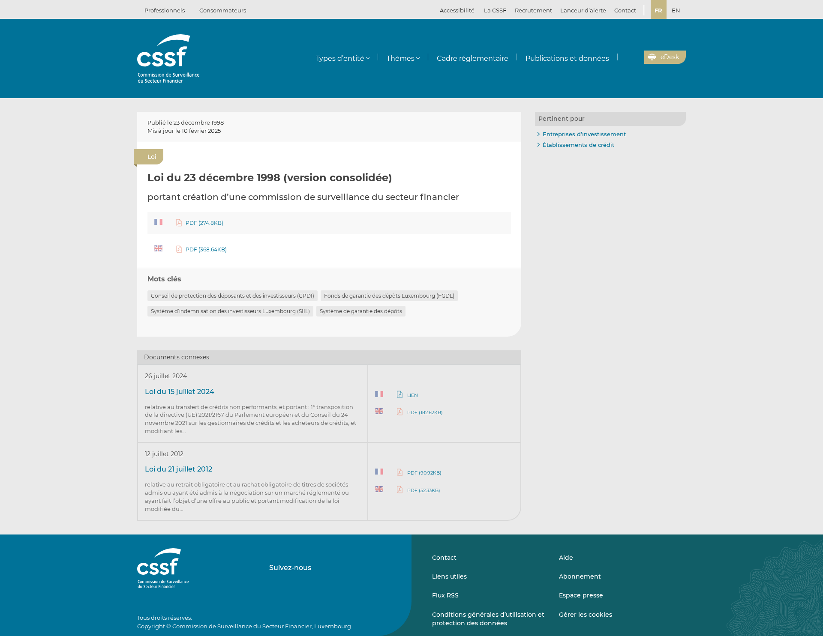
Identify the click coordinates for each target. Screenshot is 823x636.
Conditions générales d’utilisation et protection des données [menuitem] (488, 619)
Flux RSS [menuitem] (445, 595)
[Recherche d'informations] (624, 57)
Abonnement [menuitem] (580, 576)
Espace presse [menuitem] (581, 595)
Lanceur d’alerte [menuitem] (583, 10)
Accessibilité (457, 10)
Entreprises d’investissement (584, 134)
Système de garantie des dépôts (361, 311)
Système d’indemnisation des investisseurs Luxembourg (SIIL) (230, 311)
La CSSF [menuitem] (495, 10)
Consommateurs (222, 10)
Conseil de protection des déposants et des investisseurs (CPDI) (232, 296)
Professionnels (164, 10)
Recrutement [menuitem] (533, 10)
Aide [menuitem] (566, 557)
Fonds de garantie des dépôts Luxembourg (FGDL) (389, 296)
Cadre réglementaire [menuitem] (472, 58)
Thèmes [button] (401, 58)
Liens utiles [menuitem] (449, 576)
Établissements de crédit (578, 144)
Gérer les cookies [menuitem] (585, 614)
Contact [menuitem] (625, 10)
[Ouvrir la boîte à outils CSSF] (634, 57)
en (676, 10)
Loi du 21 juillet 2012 (178, 469)
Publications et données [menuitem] (567, 58)
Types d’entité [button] (340, 58)
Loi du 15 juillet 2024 (179, 392)
